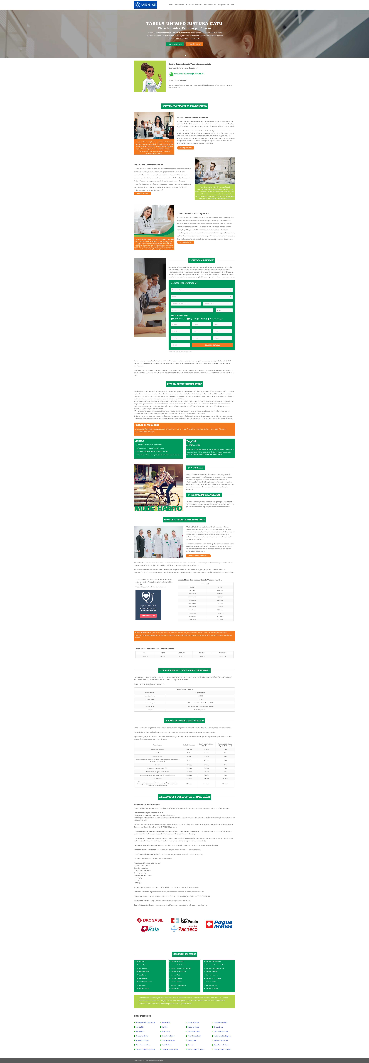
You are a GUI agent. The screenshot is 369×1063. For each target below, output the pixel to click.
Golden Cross (218, 1027)
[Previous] (10, 33)
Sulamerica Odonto (142, 1040)
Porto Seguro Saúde (194, 1036)
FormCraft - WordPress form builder (180, 352)
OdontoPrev (192, 1040)
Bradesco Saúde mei (221, 1040)
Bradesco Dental (193, 1027)
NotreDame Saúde (168, 1036)
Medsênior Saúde (194, 1032)
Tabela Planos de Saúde (196, 1049)
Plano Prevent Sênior (143, 1045)
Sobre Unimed (179, 5)
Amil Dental (140, 1032)
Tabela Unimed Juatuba (171, 361)
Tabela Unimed (140, 587)
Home (171, 5)
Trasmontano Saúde (220, 1023)
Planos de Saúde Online (170, 1049)
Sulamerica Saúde (142, 1036)
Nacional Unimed (198, 475)
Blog (232, 5)
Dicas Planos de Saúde (221, 1045)
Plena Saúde (166, 1023)
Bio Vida (164, 1027)
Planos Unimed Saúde (193, 5)
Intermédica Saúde (168, 1040)
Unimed (195, 267)
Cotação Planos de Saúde (222, 1049)
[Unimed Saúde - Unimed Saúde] (145, 4)
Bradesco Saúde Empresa (222, 1036)
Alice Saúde (166, 1032)
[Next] (359, 33)
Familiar (166, 169)
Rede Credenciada (210, 5)
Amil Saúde (140, 1027)
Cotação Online (223, 5)
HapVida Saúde (167, 1045)
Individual (198, 121)
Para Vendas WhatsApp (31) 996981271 (189, 74)
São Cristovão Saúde (220, 1032)
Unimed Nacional (141, 391)
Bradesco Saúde (193, 1023)
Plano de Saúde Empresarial (145, 1023)
